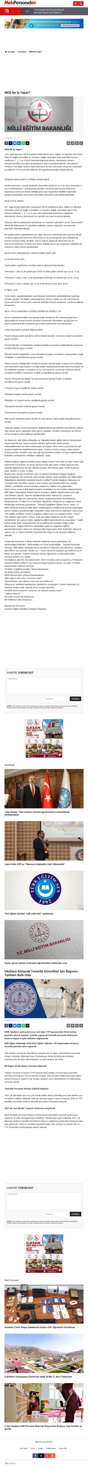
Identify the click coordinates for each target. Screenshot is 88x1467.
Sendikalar (22, 52)
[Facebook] (6, 143)
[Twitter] (10, 143)
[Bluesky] (15, 143)
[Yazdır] (68, 143)
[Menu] (76, 3)
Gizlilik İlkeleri (51, 1448)
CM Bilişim (12, 1463)
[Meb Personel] (20, 3)
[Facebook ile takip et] (35, 1455)
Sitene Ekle (63, 1448)
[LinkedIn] (19, 143)
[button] (72, 143)
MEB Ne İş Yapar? (35, 52)
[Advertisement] (44, 74)
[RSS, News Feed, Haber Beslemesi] (52, 1455)
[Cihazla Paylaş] (27, 143)
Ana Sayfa (11, 52)
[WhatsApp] (23, 143)
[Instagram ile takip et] (47, 1455)
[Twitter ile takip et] (41, 1455)
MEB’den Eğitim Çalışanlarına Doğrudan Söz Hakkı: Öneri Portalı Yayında (49, 11)
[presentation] (13, 11)
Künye (33, 1448)
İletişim (40, 1448)
